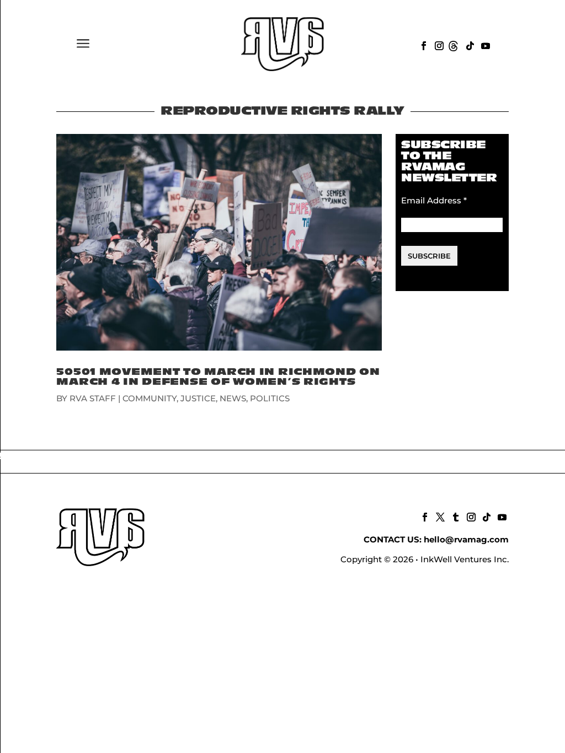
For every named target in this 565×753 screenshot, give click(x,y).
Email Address (434, 200)
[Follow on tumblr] (454, 516)
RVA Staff (93, 398)
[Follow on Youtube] (484, 44)
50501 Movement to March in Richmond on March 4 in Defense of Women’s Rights (218, 377)
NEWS (233, 398)
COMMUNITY (149, 398)
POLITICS (270, 398)
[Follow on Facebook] (422, 44)
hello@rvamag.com (466, 539)
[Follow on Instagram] (438, 44)
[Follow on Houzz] (453, 44)
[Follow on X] (439, 516)
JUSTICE (198, 398)
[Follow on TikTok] (469, 44)
